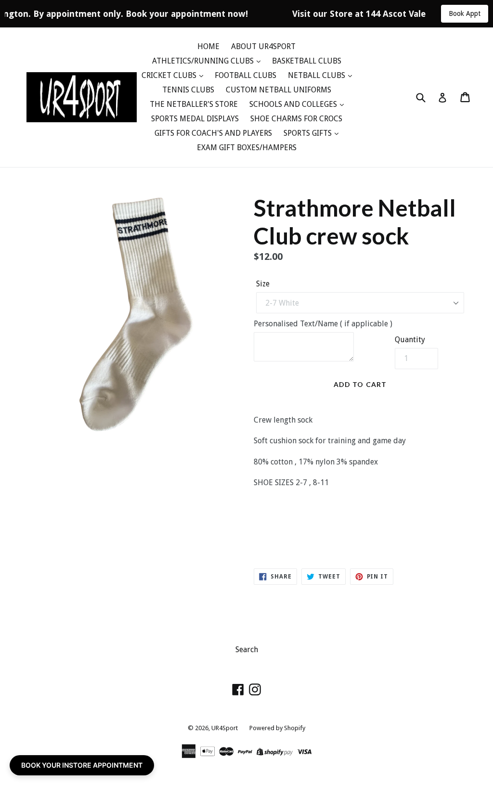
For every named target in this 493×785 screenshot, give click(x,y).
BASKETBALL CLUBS (306, 60)
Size (263, 283)
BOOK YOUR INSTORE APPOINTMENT (82, 765)
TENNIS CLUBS (188, 89)
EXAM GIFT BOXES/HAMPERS (247, 147)
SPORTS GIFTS (309, 133)
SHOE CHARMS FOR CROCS (296, 118)
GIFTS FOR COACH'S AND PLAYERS (213, 133)
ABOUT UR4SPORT (263, 46)
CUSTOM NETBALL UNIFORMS (278, 89)
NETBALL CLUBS (317, 75)
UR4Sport (224, 728)
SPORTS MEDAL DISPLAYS (195, 118)
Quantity (410, 339)
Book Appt (464, 13)
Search (246, 649)
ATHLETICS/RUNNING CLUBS (204, 60)
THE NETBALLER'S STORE (194, 104)
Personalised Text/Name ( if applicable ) (323, 323)
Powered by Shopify (277, 728)
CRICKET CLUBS (170, 75)
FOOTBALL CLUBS (245, 75)
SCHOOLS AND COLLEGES (294, 104)
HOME (208, 46)
